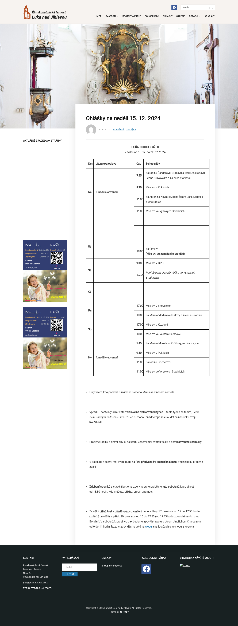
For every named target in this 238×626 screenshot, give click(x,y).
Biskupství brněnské (112, 565)
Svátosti (111, 16)
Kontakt (210, 16)
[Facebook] (146, 569)
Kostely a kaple (131, 16)
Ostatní (193, 16)
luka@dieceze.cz (39, 582)
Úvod (99, 16)
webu (148, 526)
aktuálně (118, 129)
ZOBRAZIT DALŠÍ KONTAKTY (37, 588)
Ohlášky (168, 16)
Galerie (180, 16)
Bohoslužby (152, 16)
